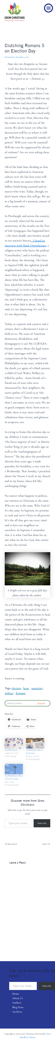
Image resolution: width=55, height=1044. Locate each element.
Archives (17, 1011)
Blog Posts (17, 1007)
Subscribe (42, 823)
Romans (21, 693)
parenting (37, 688)
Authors (16, 1002)
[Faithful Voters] (14, 743)
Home (15, 993)
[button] (48, 8)
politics (9, 693)
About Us (17, 998)
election (16, 688)
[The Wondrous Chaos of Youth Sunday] (14, 769)
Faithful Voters (11, 750)
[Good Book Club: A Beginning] (35, 743)
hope (26, 688)
